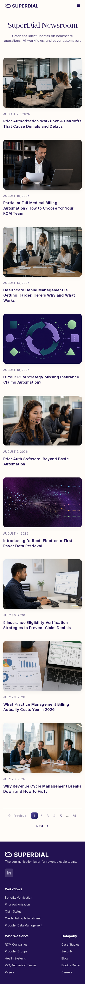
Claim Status (13, 911)
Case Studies (70, 944)
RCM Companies (16, 944)
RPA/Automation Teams (20, 965)
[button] (79, 5)
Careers (66, 972)
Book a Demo (70, 965)
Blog (64, 958)
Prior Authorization (17, 904)
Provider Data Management (23, 925)
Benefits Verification (18, 897)
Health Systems (15, 958)
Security (67, 951)
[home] (20, 5)
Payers (9, 972)
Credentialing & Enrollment (23, 918)
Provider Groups (16, 951)
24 (74, 815)
